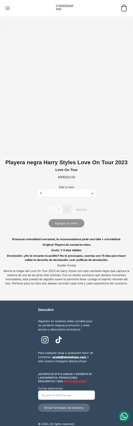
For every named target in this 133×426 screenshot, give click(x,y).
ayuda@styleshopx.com (69, 357)
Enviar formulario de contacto (64, 407)
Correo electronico (50, 388)
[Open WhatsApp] (124, 416)
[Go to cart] (123, 8)
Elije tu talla (66, 187)
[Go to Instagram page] (44, 339)
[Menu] (8, 8)
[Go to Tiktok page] (58, 339)
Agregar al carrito (66, 223)
